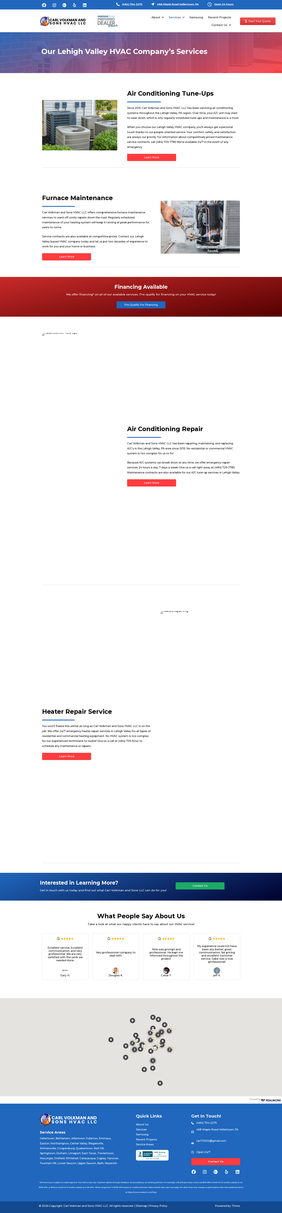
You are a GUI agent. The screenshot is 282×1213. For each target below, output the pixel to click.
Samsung (142, 1134)
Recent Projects (146, 1139)
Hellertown (47, 1138)
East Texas (89, 1153)
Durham (61, 1153)
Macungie (46, 1158)
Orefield (59, 1158)
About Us (142, 1124)
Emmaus (105, 1138)
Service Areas (145, 1144)
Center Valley (78, 1143)
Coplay (101, 1158)
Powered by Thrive (227, 1205)
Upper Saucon (86, 1163)
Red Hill (99, 1148)
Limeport (74, 1153)
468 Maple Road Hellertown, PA (178, 4)
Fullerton (92, 1138)
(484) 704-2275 (132, 4)
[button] (44, 5)
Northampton (59, 1143)
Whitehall (72, 1158)
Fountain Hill (48, 1163)
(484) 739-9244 (128, 741)
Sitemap (141, 1205)
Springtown (47, 1153)
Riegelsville (95, 1143)
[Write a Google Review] (58, 939)
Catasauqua (87, 1158)
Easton (44, 1143)
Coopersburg (66, 1148)
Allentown (78, 1138)
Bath (100, 1163)
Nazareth (111, 1163)
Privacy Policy (158, 1205)
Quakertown (84, 1148)
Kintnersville (48, 1148)
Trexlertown (105, 1153)
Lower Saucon (66, 1163)
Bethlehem (62, 1138)
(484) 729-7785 (166, 142)
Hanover (112, 1158)
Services (141, 1129)
